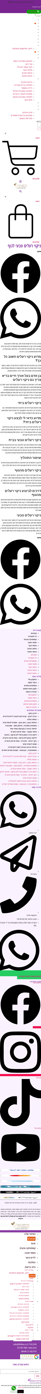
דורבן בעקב (32, 713)
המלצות (32, 1262)
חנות (33, 1243)
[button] (20, 274)
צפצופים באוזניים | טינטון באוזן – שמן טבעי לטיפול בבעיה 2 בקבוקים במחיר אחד (21, 727)
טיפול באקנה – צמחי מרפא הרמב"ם (24, 732)
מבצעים (35, 23)
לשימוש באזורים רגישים (22, 61)
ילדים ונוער (30, 1257)
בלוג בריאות (30, 1267)
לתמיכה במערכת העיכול (22, 91)
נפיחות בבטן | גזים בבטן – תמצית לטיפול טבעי (20, 722)
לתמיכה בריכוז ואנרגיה (23, 85)
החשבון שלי (32, 679)
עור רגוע (28, 64)
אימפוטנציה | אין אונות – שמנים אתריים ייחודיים (19, 750)
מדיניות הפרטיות (21, 1387)
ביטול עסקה (32, 682)
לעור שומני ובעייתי (24, 67)
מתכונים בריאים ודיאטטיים (21, 115)
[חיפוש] (39, 129)
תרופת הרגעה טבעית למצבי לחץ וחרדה (22, 747)
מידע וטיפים (27, 112)
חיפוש (39, 121)
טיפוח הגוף (27, 70)
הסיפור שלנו (30, 1234)
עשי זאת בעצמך (25, 118)
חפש (37, 1376)
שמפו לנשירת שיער (30, 744)
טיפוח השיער (27, 76)
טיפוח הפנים (27, 73)
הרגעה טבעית (26, 82)
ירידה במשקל (27, 88)
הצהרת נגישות (31, 692)
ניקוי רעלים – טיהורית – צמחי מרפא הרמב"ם (21, 741)
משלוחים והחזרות (30, 685)
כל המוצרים (32, 636)
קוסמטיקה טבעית (30, 639)
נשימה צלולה (32, 719)
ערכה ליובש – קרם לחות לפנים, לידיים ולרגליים (20, 716)
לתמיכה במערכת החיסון (22, 97)
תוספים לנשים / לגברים (22, 94)
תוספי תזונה (32, 642)
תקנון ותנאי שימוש (30, 688)
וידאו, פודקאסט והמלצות (22, 48)
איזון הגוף (28, 100)
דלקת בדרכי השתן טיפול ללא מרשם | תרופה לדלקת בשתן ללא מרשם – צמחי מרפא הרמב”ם (20, 736)
